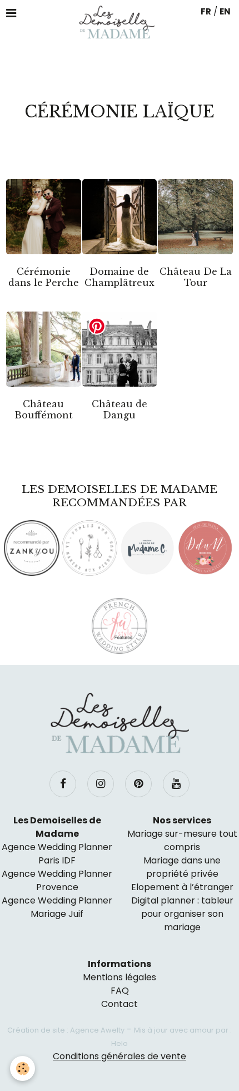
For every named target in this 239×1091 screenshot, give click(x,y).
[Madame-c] (147, 548)
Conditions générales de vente (119, 1056)
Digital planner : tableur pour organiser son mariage (182, 914)
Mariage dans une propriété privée (182, 867)
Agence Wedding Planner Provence (57, 880)
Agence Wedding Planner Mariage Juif (57, 907)
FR (206, 11)
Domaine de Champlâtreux (119, 277)
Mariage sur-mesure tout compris (182, 840)
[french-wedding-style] (119, 626)
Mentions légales (119, 977)
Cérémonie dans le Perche (43, 277)
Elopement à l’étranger (182, 887)
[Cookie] (22, 1068)
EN (225, 11)
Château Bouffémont (43, 409)
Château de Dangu (119, 409)
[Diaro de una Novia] (205, 548)
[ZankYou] (31, 548)
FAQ (120, 990)
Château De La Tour (196, 277)
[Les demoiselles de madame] (119, 723)
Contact (119, 1004)
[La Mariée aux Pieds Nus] (89, 548)
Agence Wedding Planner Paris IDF (57, 854)
